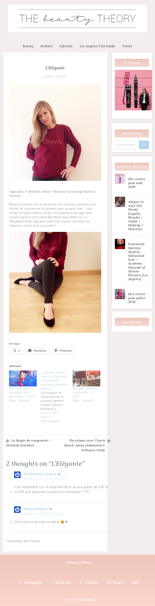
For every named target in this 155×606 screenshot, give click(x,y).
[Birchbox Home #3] (86, 378)
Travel (127, 46)
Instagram (33, 582)
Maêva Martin (36, 509)
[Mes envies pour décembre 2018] (23, 378)
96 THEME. (87, 599)
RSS (135, 582)
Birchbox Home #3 (85, 388)
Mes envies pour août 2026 (136, 183)
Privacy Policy (79, 562)
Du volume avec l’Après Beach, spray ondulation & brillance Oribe (84, 445)
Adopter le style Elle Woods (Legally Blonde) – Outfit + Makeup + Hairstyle (136, 215)
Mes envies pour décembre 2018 (20, 390)
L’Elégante (55, 67)
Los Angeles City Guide (97, 46)
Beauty (28, 46)
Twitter (91, 582)
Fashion (47, 46)
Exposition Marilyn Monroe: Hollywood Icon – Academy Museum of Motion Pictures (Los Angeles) (138, 261)
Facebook (62, 582)
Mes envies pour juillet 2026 (137, 298)
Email (118, 582)
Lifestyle (66, 46)
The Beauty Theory (40, 474)
